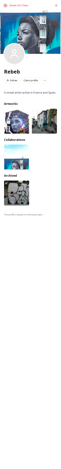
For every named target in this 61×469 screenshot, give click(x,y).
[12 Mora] (44, 121)
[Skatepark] (16, 193)
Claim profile (31, 80)
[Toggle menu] (56, 5)
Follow (13, 80)
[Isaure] (16, 121)
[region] (30, 247)
